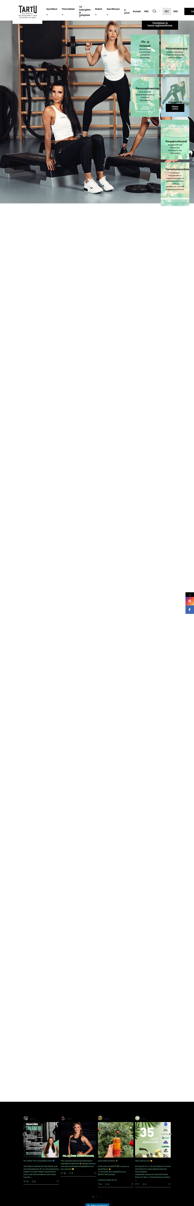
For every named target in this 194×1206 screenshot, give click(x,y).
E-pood (126, 11)
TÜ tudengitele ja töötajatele (85, 11)
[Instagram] (189, 601)
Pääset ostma (175, 107)
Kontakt (137, 11)
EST (167, 11)
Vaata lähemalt (145, 65)
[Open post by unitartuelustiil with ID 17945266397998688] (153, 1140)
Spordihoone (113, 9)
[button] (47, 14)
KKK (146, 11)
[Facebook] (189, 609)
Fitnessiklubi (68, 9)
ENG (175, 11)
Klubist (98, 9)
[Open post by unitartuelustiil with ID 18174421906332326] (115, 1140)
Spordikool (51, 9)
